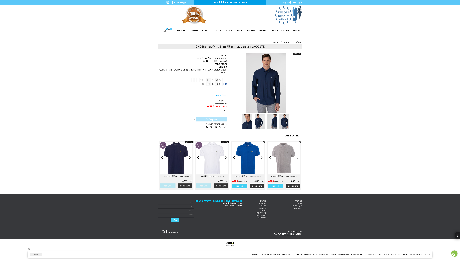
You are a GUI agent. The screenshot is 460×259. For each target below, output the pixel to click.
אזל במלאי (296, 54)
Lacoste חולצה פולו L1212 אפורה (283, 176)
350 (293, 181)
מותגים (286, 30)
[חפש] (160, 30)
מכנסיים (275, 30)
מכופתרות (263, 30)
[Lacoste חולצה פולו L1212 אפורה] (284, 174)
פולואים (240, 30)
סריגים (218, 30)
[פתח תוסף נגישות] (457, 235)
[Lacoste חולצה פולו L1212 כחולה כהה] (176, 174)
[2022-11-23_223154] (260, 129)
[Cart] (164, 30)
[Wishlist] (168, 30)
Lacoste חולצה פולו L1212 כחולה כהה (176, 176)
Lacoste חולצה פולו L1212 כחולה (248, 176)
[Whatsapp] (454, 253)
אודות (299, 203)
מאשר (36, 254)
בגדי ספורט (206, 30)
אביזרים (229, 30)
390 (211, 106)
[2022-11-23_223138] (272, 129)
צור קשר (286, 2)
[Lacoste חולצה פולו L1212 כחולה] (248, 174)
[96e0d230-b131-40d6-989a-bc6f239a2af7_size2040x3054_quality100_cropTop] (247, 129)
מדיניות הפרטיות (259, 254)
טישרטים (251, 30)
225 (221, 181)
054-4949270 (232, 205)
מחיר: (224, 103)
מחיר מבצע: (220, 106)
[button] (275, 186)
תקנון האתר (296, 2)
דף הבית (296, 30)
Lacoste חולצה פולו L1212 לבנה (212, 176)
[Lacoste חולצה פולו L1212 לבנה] (212, 174)
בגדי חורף (194, 30)
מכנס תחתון (261, 213)
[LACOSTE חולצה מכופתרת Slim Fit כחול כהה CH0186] (284, 129)
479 (219, 103)
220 (272, 181)
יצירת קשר (181, 30)
